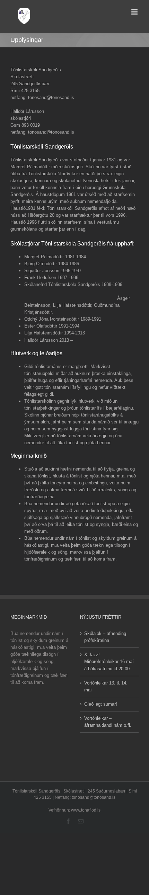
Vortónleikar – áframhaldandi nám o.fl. (107, 722)
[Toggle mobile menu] (135, 12)
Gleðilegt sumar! (100, 704)
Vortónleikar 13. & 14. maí (106, 686)
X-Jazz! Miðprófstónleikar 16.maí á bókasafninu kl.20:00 (109, 661)
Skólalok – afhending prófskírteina (105, 637)
